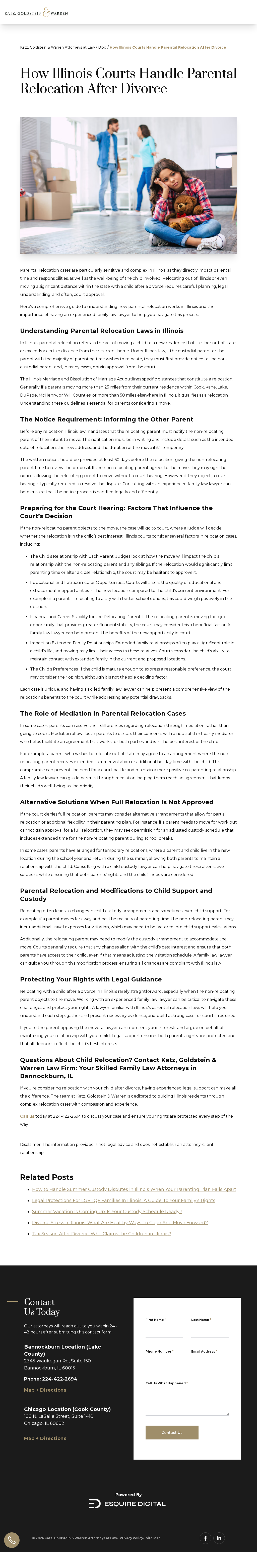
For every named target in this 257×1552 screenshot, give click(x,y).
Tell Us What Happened (167, 1383)
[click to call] (12, 1540)
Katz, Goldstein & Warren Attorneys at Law (57, 47)
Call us (27, 1116)
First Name (156, 1320)
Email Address (204, 1351)
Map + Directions (45, 1390)
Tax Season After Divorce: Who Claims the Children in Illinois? (101, 1234)
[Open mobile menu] (245, 12)
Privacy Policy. (132, 1538)
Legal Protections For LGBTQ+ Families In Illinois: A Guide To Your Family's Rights (123, 1200)
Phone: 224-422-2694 (50, 1379)
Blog (102, 47)
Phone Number (159, 1351)
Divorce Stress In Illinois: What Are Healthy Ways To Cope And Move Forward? (120, 1222)
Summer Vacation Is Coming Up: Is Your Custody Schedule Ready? (107, 1211)
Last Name (201, 1320)
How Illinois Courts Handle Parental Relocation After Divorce (168, 47)
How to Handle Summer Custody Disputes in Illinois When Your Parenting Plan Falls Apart (134, 1189)
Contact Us (172, 1432)
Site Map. (153, 1538)
